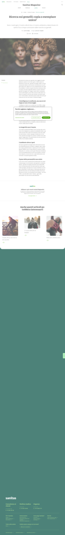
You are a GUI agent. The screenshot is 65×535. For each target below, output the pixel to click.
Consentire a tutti (46, 117)
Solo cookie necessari (36, 117)
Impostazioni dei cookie (19, 117)
